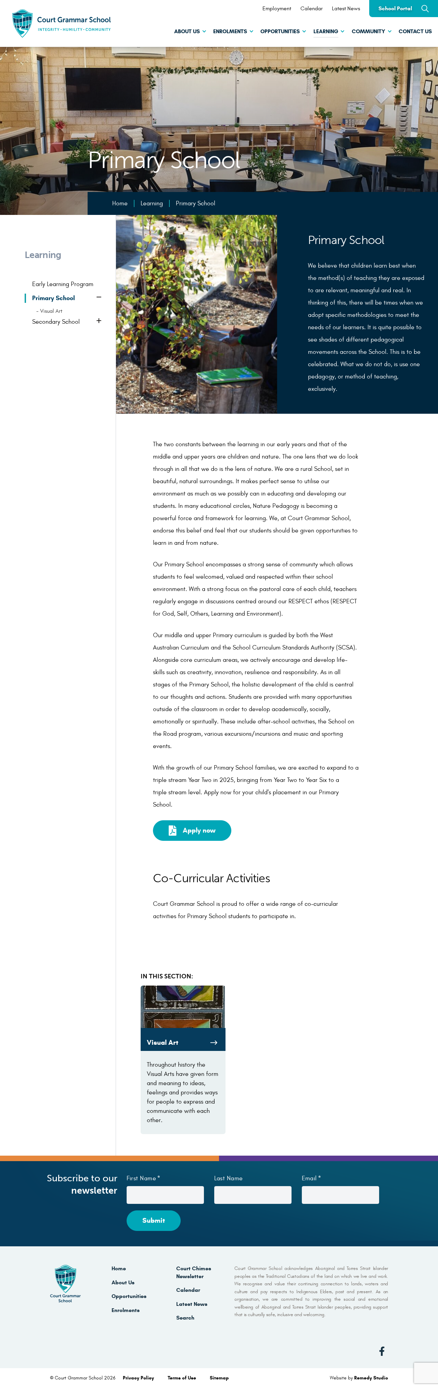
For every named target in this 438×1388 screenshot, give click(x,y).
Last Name (228, 1178)
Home (119, 1268)
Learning (325, 31)
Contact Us (415, 31)
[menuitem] (186, 32)
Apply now (199, 830)
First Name (141, 1178)
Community (368, 31)
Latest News (346, 8)
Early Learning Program (62, 284)
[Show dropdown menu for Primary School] (99, 298)
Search (185, 1317)
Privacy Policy (139, 1378)
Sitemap (219, 1378)
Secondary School (56, 321)
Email (309, 1178)
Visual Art (51, 311)
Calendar (311, 8)
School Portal (395, 8)
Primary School (53, 298)
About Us (187, 31)
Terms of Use (182, 1378)
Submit (153, 1220)
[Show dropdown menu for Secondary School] (99, 321)
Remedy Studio (371, 1378)
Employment (276, 8)
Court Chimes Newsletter (193, 1272)
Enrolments (230, 31)
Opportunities (280, 31)
